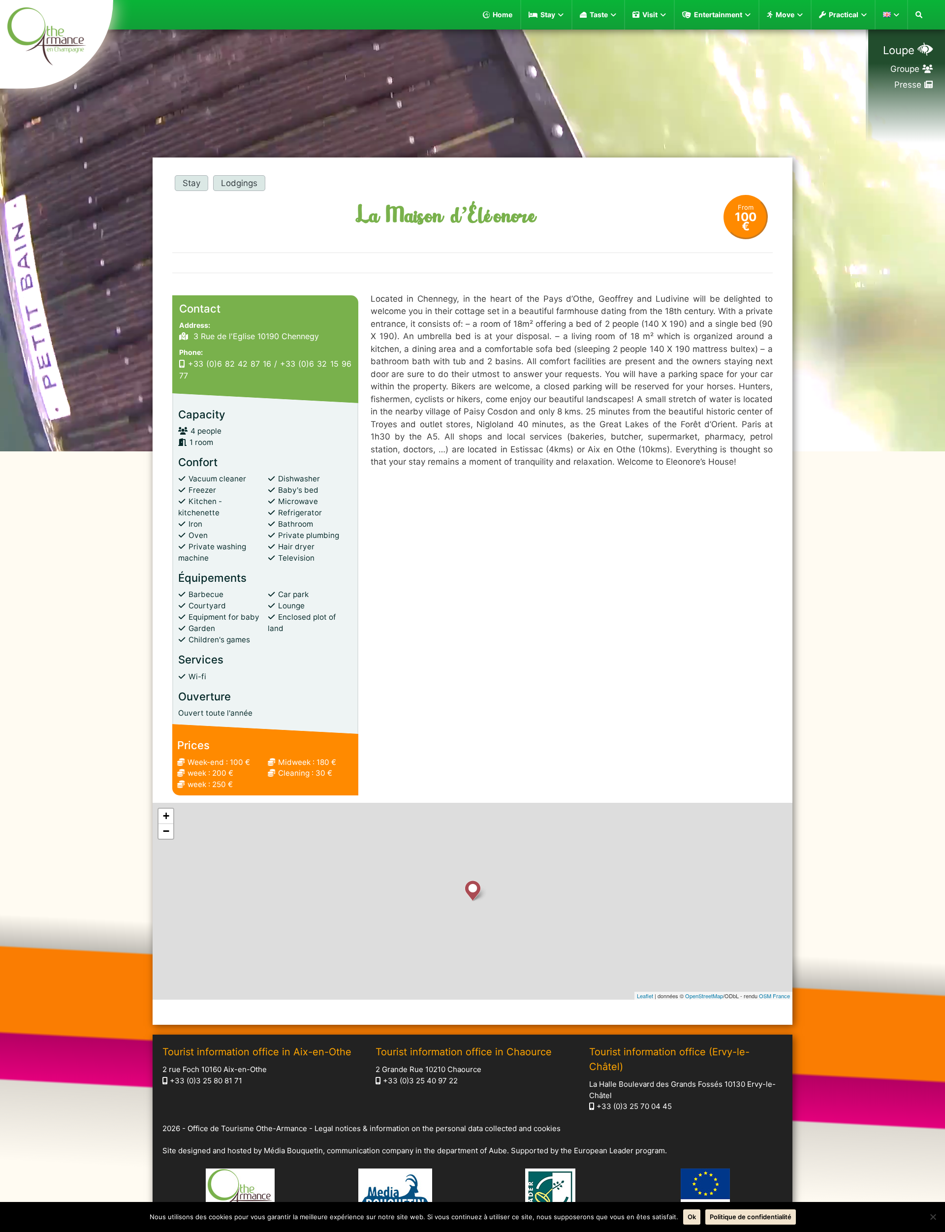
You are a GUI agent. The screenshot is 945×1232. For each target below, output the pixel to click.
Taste (599, 14)
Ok (692, 1217)
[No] (933, 1217)
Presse (907, 85)
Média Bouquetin (293, 1150)
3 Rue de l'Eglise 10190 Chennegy (255, 336)
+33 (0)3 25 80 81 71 (206, 1080)
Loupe (898, 50)
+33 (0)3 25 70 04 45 (634, 1106)
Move (785, 14)
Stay (547, 14)
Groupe (904, 69)
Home (502, 14)
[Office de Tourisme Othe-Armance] (56, 37)
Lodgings (239, 183)
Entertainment (718, 14)
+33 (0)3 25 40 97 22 (420, 1080)
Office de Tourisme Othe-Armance (247, 1128)
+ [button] (166, 816)
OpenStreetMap (704, 996)
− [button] (166, 831)
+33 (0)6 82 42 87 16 (229, 364)
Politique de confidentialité (750, 1217)
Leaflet (645, 996)
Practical (843, 14)
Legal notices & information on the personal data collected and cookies (438, 1128)
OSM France (774, 996)
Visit (650, 14)
